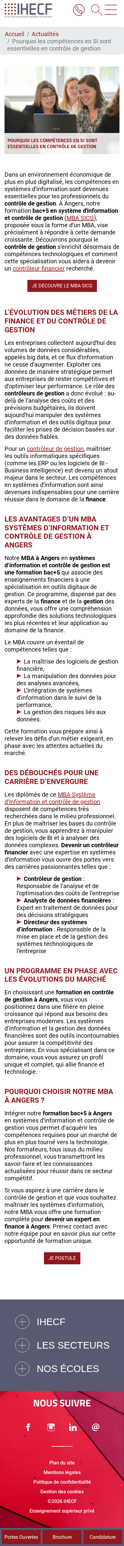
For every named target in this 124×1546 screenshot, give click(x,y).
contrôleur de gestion (55, 448)
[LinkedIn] (73, 1427)
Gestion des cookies (62, 1492)
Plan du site (62, 1463)
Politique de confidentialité (62, 1482)
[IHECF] (34, 10)
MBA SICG (80, 218)
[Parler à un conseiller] (79, 10)
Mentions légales (62, 1472)
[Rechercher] (95, 10)
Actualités (45, 34)
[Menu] (111, 10)
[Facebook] (28, 1427)
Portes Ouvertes (21, 1537)
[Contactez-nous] (95, 1427)
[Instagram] (50, 1427)
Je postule (62, 1258)
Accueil (14, 34)
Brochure (62, 1537)
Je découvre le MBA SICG (62, 286)
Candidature (103, 1537)
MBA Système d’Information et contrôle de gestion (52, 798)
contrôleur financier (39, 268)
